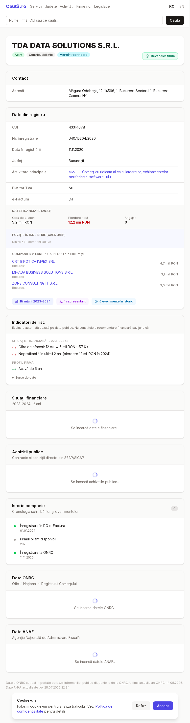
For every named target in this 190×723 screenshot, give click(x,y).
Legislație (102, 6)
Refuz (139, 706)
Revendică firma (163, 56)
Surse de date (25, 377)
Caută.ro (16, 6)
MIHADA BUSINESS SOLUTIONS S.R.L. (42, 272)
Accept (161, 706)
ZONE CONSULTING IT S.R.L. (35, 283)
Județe (51, 6)
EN (182, 6)
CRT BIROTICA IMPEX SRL (33, 261)
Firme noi (83, 6)
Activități (66, 6)
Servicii (36, 6)
